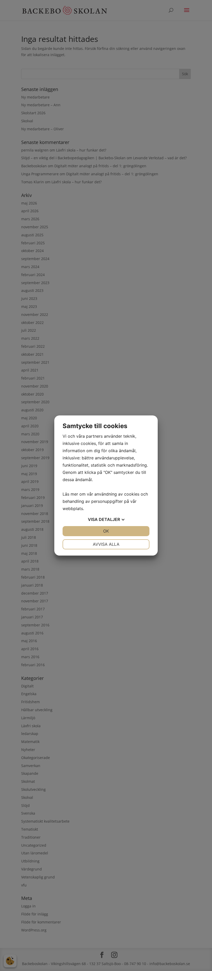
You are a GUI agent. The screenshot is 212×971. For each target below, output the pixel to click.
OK (106, 531)
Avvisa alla (106, 544)
